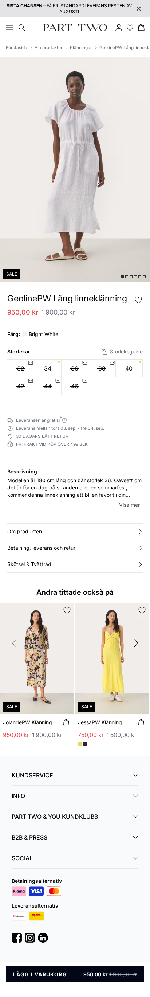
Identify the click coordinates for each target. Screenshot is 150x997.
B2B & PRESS (29, 837)
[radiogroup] (75, 377)
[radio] (47, 368)
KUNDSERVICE (32, 775)
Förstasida (16, 47)
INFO (18, 796)
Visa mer (129, 505)
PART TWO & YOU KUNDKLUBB (55, 816)
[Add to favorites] (138, 300)
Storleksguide (126, 351)
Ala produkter (49, 47)
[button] (75, 531)
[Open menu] (8, 28)
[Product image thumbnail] (122, 276)
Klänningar (81, 47)
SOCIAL (22, 858)
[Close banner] (138, 8)
